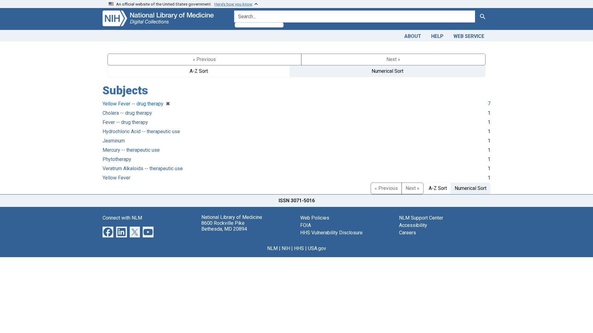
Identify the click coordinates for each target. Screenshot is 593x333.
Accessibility (413, 225)
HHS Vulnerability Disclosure (331, 233)
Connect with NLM (122, 218)
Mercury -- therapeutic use (131, 150)
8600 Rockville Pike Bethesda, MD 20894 (224, 226)
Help (437, 36)
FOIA (305, 225)
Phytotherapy (117, 159)
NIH (286, 248)
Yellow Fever (116, 178)
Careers (407, 233)
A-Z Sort (199, 71)
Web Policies (314, 218)
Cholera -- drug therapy (127, 113)
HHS (299, 248)
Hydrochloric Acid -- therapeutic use (141, 131)
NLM (272, 248)
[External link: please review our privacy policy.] (108, 231)
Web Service (468, 36)
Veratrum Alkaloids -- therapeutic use (143, 168)
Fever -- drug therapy (125, 122)
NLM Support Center (421, 218)
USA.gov (317, 248)
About (412, 36)
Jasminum (114, 141)
